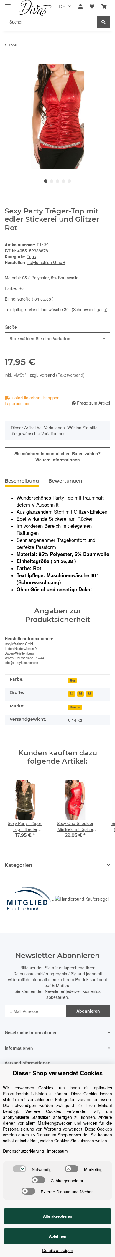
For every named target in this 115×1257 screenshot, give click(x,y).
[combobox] (57, 338)
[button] (80, 6)
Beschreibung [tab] (22, 481)
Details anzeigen (57, 1250)
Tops (31, 256)
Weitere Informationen (57, 460)
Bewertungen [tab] (65, 481)
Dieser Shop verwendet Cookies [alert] (58, 1073)
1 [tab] (45, 181)
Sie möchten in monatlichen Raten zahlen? (57, 456)
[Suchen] (103, 22)
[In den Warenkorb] (9, 61)
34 (71, 693)
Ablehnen (57, 1236)
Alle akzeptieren (57, 1216)
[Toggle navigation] (8, 3)
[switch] (19, 1168)
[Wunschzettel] (92, 6)
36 (80, 693)
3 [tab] (57, 181)
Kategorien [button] (18, 865)
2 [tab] (51, 181)
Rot (72, 680)
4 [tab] (63, 181)
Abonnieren (88, 1011)
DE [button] (62, 6)
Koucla (75, 707)
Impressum (57, 1151)
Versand (48, 375)
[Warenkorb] (104, 6)
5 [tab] (69, 181)
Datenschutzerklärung (33, 973)
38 (89, 693)
